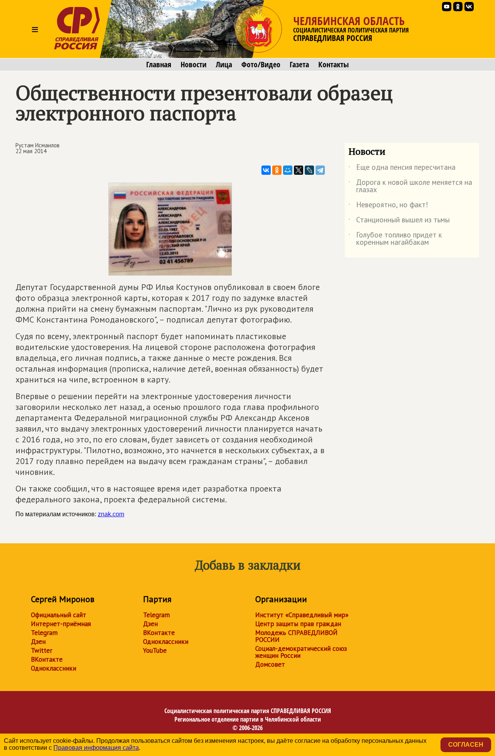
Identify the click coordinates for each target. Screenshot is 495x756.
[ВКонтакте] (266, 170)
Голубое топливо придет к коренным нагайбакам (395, 239)
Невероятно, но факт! (388, 206)
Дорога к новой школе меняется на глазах (410, 186)
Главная (158, 64)
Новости (194, 64)
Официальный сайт (58, 614)
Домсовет (270, 664)
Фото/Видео (260, 64)
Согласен (465, 744)
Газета (299, 64)
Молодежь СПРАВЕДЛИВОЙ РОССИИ (296, 636)
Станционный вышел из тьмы (399, 221)
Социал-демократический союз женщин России (301, 652)
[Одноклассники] (277, 170)
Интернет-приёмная (61, 623)
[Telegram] (320, 170)
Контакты (333, 64)
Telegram (44, 632)
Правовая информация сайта (96, 747)
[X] (298, 170)
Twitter (41, 650)
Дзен (38, 641)
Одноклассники (53, 668)
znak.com (111, 514)
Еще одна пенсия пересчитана (402, 169)
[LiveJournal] (309, 170)
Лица (224, 64)
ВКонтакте (47, 659)
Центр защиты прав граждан (298, 623)
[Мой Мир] (287, 170)
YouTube (155, 650)
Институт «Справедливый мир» (301, 614)
